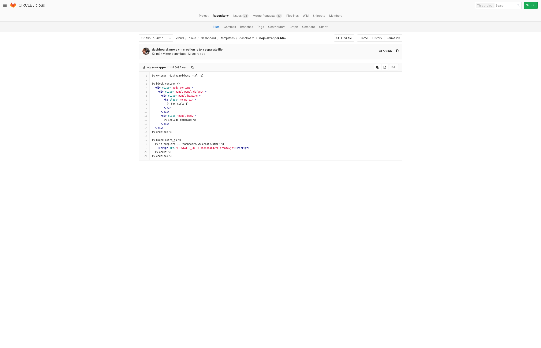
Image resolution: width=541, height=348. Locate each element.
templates (228, 38)
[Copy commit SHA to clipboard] (397, 51)
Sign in (530, 5)
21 (145, 156)
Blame (363, 38)
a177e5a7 (385, 50)
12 (145, 119)
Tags (260, 27)
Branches (246, 27)
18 (145, 143)
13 (145, 123)
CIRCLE (25, 5)
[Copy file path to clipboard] (192, 67)
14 (145, 127)
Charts (323, 27)
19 (145, 148)
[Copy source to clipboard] (377, 67)
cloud (40, 5)
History (377, 38)
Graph (294, 27)
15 (145, 131)
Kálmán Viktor (161, 53)
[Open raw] (384, 67)
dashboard (208, 38)
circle (192, 38)
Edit (393, 67)
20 (145, 152)
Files (216, 27)
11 (145, 115)
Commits (230, 27)
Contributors (276, 27)
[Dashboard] (13, 7)
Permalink (393, 38)
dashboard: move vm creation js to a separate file (187, 49)
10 (145, 111)
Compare (308, 27)
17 (145, 139)
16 (145, 135)
